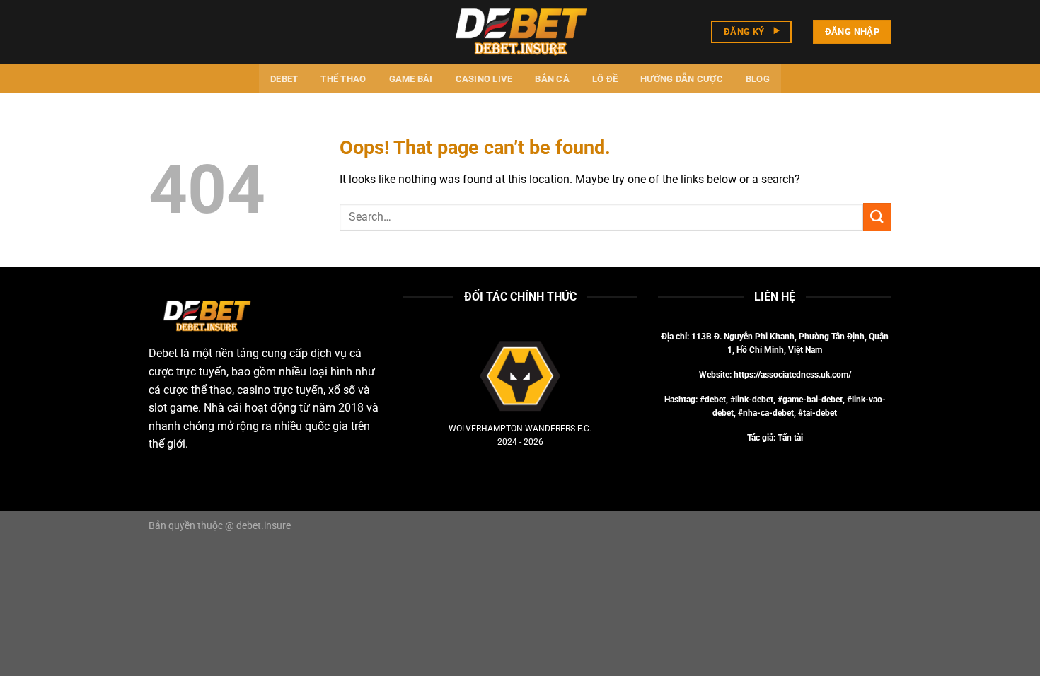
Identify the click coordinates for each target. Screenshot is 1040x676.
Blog (758, 79)
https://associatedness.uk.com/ (792, 375)
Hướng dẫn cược (681, 79)
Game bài (411, 79)
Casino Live (484, 79)
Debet (284, 79)
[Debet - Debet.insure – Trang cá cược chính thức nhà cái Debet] (520, 31)
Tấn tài (790, 438)
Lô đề (605, 79)
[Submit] (877, 217)
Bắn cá (552, 79)
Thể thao (343, 79)
